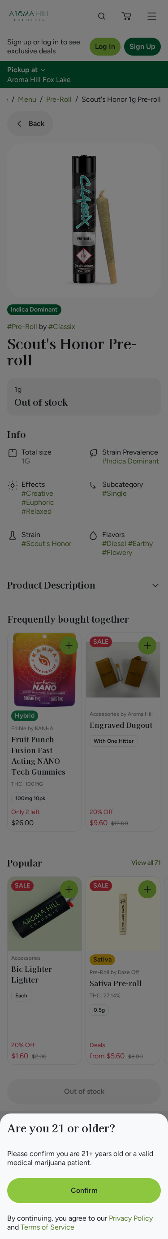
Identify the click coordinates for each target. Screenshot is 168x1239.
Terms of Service (47, 1227)
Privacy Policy (131, 1218)
